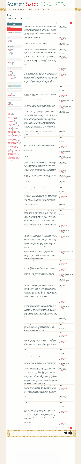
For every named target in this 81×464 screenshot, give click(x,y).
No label (9, 49)
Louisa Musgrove (11, 124)
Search (43, 9)
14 (71, 22)
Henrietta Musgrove (11, 122)
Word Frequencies (17, 9)
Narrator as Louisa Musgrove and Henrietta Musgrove (14, 145)
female (9, 40)
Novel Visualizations (28, 9)
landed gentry (10, 75)
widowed (9, 63)
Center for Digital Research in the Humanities (24, 432)
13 (68, 22)
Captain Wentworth (11, 118)
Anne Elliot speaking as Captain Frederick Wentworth (14, 116)
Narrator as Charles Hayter (13, 136)
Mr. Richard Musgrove (12, 128)
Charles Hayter (10, 120)
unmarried (9, 62)
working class (10, 78)
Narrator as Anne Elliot (12, 131)
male (8, 41)
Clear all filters (10, 27)
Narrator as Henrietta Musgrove (13, 142)
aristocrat (9, 72)
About (48, 9)
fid (8, 102)
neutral (9, 54)
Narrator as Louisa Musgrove (13, 143)
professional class (11, 77)
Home (9, 9)
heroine (9, 53)
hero (8, 52)
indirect (9, 104)
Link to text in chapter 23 (63, 28)
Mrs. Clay (9, 129)
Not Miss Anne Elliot (12, 153)
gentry (9, 74)
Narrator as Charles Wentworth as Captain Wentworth (14, 138)
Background (37, 9)
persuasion (10, 32)
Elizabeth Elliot (10, 121)
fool (8, 50)
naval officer (10, 95)
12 (66, 22)
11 (63, 22)
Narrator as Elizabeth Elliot (13, 140)
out (8, 86)
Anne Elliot (10, 114)
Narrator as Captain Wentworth (13, 135)
